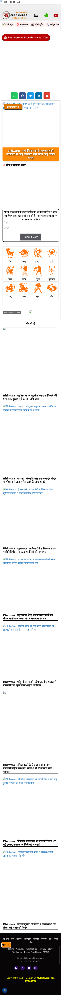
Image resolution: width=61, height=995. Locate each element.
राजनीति (36, 939)
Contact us (31, 949)
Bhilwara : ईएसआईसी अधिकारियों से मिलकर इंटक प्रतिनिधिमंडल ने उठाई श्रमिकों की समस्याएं (29, 550)
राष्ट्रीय (19, 939)
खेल (50, 939)
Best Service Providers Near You (28, 37)
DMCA (45, 952)
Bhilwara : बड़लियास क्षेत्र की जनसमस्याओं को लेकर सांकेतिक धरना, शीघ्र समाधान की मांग (28, 617)
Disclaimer (17, 952)
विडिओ (56, 939)
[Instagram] (35, 968)
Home (11, 949)
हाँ (7, 223)
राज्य (12, 939)
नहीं (7, 228)
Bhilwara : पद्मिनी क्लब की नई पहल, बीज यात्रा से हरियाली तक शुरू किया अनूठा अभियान (29, 683)
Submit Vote (31, 236)
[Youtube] (29, 968)
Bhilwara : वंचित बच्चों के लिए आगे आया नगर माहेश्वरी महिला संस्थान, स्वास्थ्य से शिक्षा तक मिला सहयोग (27, 768)
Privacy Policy (46, 949)
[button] (14, 95)
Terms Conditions (32, 952)
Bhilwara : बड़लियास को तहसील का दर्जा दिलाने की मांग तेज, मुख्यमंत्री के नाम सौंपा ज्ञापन (30, 397)
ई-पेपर (31, 942)
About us (20, 949)
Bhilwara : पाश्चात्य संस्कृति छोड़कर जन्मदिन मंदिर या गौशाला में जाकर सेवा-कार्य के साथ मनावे (29, 480)
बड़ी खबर (6, 939)
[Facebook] (16, 968)
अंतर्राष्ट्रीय (27, 939)
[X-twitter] (22, 968)
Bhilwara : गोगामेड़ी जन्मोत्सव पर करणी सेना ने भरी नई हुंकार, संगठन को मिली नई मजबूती (29, 843)
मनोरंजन (43, 939)
